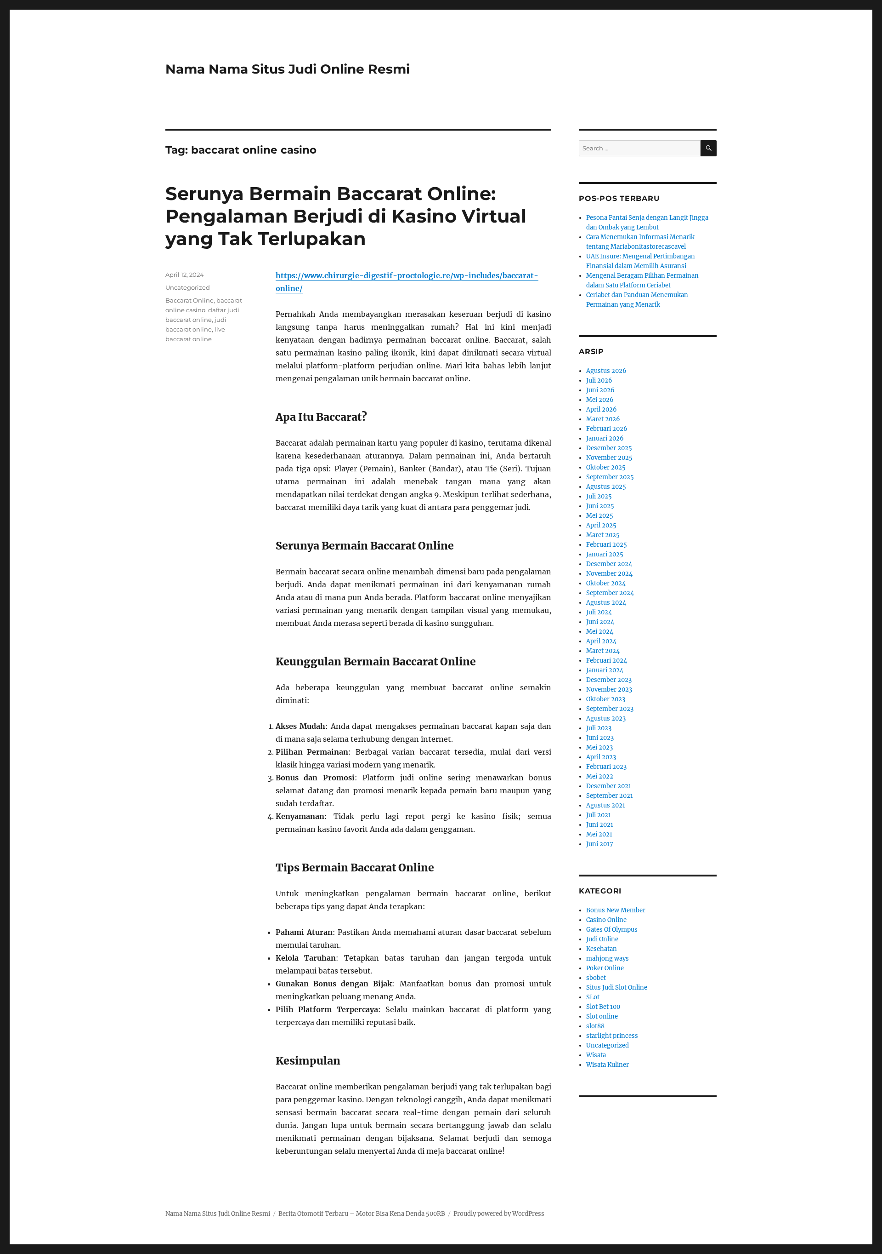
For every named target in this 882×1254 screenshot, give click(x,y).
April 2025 (601, 525)
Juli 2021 (598, 815)
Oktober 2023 (605, 699)
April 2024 (601, 641)
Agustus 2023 (606, 718)
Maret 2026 (603, 419)
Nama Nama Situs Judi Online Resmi (287, 69)
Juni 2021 (599, 825)
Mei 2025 (599, 516)
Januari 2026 (605, 438)
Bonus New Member (615, 910)
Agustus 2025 (606, 487)
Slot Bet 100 (603, 1007)
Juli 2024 (599, 612)
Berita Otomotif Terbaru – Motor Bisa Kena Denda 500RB (361, 1214)
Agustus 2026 (606, 371)
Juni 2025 (600, 506)
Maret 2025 (603, 535)
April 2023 (601, 757)
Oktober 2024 (606, 583)
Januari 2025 (604, 554)
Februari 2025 (606, 545)
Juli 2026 (599, 380)
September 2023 (609, 709)
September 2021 (609, 796)
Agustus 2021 (605, 805)
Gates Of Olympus (612, 929)
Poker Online (605, 968)
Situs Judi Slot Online (616, 987)
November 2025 (609, 458)
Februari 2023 (606, 767)
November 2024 (609, 574)
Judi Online (602, 939)
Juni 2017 (599, 844)
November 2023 (609, 689)
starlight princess (612, 1036)
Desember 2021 (608, 786)
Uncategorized (187, 287)
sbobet (596, 978)
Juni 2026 (600, 390)
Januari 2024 (604, 670)
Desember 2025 (609, 448)
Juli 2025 (599, 496)
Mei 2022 (599, 776)
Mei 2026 (600, 400)
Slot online (602, 1016)
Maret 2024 (603, 651)
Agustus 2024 (606, 603)
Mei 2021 (599, 834)
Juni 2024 (600, 622)
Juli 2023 (598, 728)
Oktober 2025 (606, 467)
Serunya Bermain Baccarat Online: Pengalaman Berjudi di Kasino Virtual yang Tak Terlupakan (345, 216)
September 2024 (610, 593)
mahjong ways (607, 958)
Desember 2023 (609, 680)
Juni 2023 (600, 738)
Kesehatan (601, 949)
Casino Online (606, 920)
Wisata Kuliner (607, 1065)
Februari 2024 (606, 660)
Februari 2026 (607, 429)
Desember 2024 (609, 564)
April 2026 (601, 409)
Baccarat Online (189, 300)
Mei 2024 (599, 632)
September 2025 (610, 477)
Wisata (596, 1055)
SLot (592, 997)
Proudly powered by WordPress (498, 1214)
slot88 (595, 1026)
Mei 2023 (599, 747)
